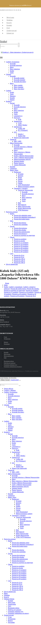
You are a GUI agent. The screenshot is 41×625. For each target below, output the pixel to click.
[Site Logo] (17, 52)
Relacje (6, 342)
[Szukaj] (18, 45)
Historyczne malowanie (21, 137)
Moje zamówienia (9, 356)
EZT (15, 132)
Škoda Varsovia (19, 163)
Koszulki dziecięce (16, 65)
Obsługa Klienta (9, 599)
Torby (12, 73)
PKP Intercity (22, 205)
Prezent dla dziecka (20, 223)
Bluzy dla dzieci (19, 89)
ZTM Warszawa (23, 210)
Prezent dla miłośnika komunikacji (25, 217)
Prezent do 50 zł (19, 257)
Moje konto (10, 17)
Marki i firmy (14, 170)
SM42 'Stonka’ (22, 125)
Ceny (11, 253)
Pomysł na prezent (12, 212)
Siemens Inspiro (19, 161)
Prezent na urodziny (20, 239)
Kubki (12, 71)
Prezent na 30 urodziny (21, 246)
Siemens (20, 176)
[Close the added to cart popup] (20, 380)
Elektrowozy (18, 127)
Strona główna (8, 388)
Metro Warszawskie (16, 143)
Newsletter (7, 344)
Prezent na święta (19, 241)
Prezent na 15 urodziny (21, 243)
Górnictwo (13, 168)
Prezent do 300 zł (19, 262)
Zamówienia (12, 604)
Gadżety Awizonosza (12, 62)
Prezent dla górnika (20, 230)
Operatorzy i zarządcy (21, 188)
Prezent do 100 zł (19, 259)
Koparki (12, 166)
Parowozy (17, 118)
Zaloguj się (10, 33)
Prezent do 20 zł (19, 255)
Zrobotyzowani (12, 30)
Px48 (19, 119)
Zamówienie (15, 380)
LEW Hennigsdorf (24, 185)
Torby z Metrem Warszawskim (23, 157)
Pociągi (12, 103)
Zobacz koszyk (5, 380)
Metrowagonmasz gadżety (26, 186)
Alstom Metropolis (20, 165)
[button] (3, 41)
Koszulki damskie (19, 80)
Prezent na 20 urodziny (21, 244)
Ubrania (8, 74)
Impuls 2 (20, 134)
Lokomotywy (18, 116)
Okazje (12, 237)
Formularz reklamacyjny (10, 365)
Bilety (6, 593)
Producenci (17, 172)
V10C (20, 123)
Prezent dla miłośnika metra (22, 215)
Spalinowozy (18, 121)
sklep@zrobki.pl (4, 322)
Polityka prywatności (9, 363)
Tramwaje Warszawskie (25, 190)
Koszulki (13, 63)
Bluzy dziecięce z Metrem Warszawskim (22, 153)
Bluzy (12, 67)
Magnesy (13, 96)
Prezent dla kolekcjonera (21, 219)
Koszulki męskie (19, 78)
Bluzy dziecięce (15, 69)
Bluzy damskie (18, 87)
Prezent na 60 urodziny (21, 252)
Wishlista (9, 20)
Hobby (12, 214)
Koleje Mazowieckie (24, 208)
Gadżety (8, 90)
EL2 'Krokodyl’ (23, 130)
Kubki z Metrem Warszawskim (23, 156)
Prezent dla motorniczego (22, 232)
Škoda (20, 177)
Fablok (20, 183)
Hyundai (20, 174)
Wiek (11, 221)
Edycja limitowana (12, 264)
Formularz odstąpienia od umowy (13, 366)
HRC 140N (17, 141)
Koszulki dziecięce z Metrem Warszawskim (25, 477)
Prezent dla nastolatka (21, 224)
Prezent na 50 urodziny (21, 250)
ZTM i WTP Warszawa (23, 537)
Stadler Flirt (21, 136)
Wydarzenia (7, 338)
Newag (20, 181)
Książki (12, 98)
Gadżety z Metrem (10, 390)
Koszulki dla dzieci (20, 81)
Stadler (20, 179)
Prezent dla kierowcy (20, 233)
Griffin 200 (21, 128)
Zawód (12, 226)
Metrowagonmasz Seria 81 (22, 159)
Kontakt (9, 25)
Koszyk (9, 23)
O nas (5, 337)
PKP (19, 203)
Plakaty (12, 100)
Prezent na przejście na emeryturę (24, 235)
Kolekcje (9, 101)
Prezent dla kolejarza (20, 228)
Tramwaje (13, 139)
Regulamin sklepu (9, 361)
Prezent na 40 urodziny (21, 248)
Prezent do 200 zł (19, 261)
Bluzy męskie (18, 85)
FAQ (8, 28)
